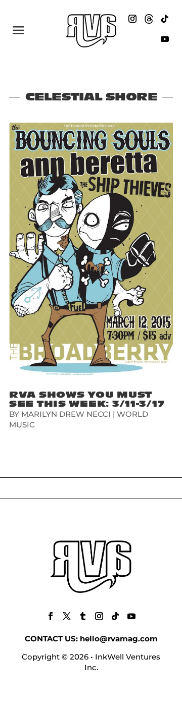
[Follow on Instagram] (132, 19)
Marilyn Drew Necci (66, 414)
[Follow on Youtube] (165, 39)
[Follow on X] (67, 616)
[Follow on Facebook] (50, 616)
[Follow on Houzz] (149, 19)
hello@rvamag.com (119, 638)
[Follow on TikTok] (165, 19)
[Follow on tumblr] (83, 616)
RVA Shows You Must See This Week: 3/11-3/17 (86, 399)
